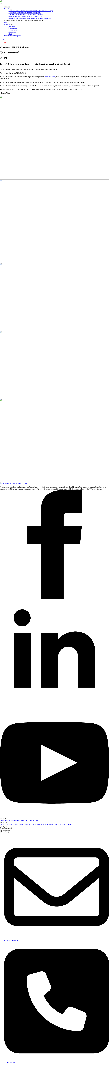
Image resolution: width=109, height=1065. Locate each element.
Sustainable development (45, 824)
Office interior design (27, 820)
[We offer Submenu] (11, 9)
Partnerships (18, 824)
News (34, 824)
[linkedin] (54, 707)
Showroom (16, 820)
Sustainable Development (12, 36)
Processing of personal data (63, 824)
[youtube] (54, 816)
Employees (10, 824)
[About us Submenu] (12, 24)
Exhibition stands (6, 820)
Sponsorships (27, 824)
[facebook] (54, 598)
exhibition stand (50, 77)
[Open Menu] (1, 3)
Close (7, 7)
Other (36, 820)
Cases (6, 22)
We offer (7, 9)
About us (7, 24)
